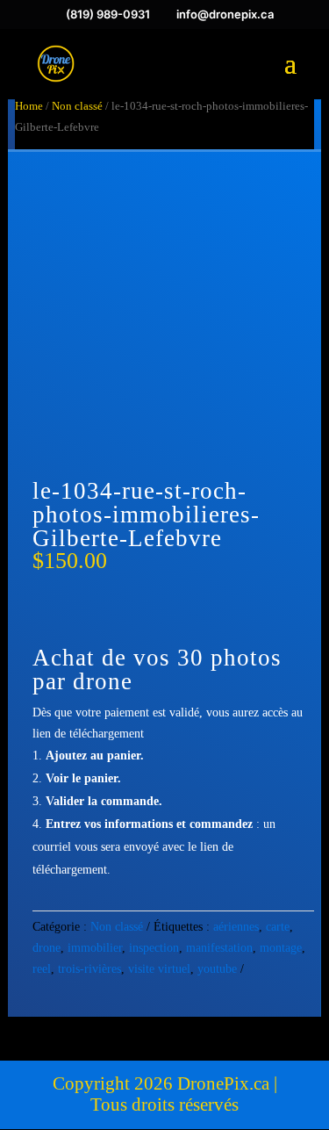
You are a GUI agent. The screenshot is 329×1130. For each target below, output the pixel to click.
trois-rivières (89, 968)
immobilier (95, 947)
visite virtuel (159, 968)
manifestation (219, 947)
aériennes (236, 926)
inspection (154, 947)
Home (29, 106)
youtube (217, 968)
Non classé (77, 106)
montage (281, 947)
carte (278, 926)
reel (41, 968)
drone (46, 947)
